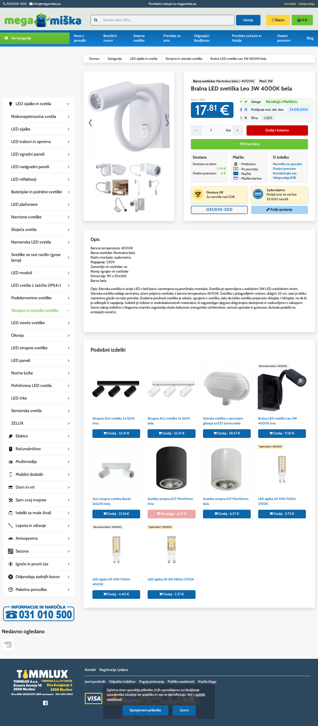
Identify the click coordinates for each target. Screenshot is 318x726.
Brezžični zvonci (110, 38)
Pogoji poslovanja (151, 681)
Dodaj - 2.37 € (173, 594)
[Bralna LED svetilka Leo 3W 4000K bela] (8, 645)
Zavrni (184, 710)
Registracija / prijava (113, 670)
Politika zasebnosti (181, 681)
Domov (94, 59)
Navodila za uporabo (287, 164)
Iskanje (248, 20)
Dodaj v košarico (277, 130)
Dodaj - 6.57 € (228, 514)
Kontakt (90, 670)
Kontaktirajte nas (285, 173)
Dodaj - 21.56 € (118, 514)
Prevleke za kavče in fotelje (246, 38)
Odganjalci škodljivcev (202, 38)
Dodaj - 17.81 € (283, 433)
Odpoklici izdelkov (122, 681)
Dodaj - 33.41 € (118, 433)
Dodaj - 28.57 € (228, 433)
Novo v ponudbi (80, 38)
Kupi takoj (251, 144)
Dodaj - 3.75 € (283, 514)
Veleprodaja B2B (284, 178)
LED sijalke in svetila (143, 59)
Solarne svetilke (139, 38)
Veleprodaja (306, 4)
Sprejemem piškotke (145, 710)
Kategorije (115, 59)
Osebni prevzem (283, 38)
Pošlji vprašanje (281, 209)
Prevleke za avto (171, 38)
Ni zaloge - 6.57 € (173, 514)
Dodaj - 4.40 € (118, 594)
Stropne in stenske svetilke (184, 59)
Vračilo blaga (207, 681)
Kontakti (290, 4)
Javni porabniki (95, 681)
